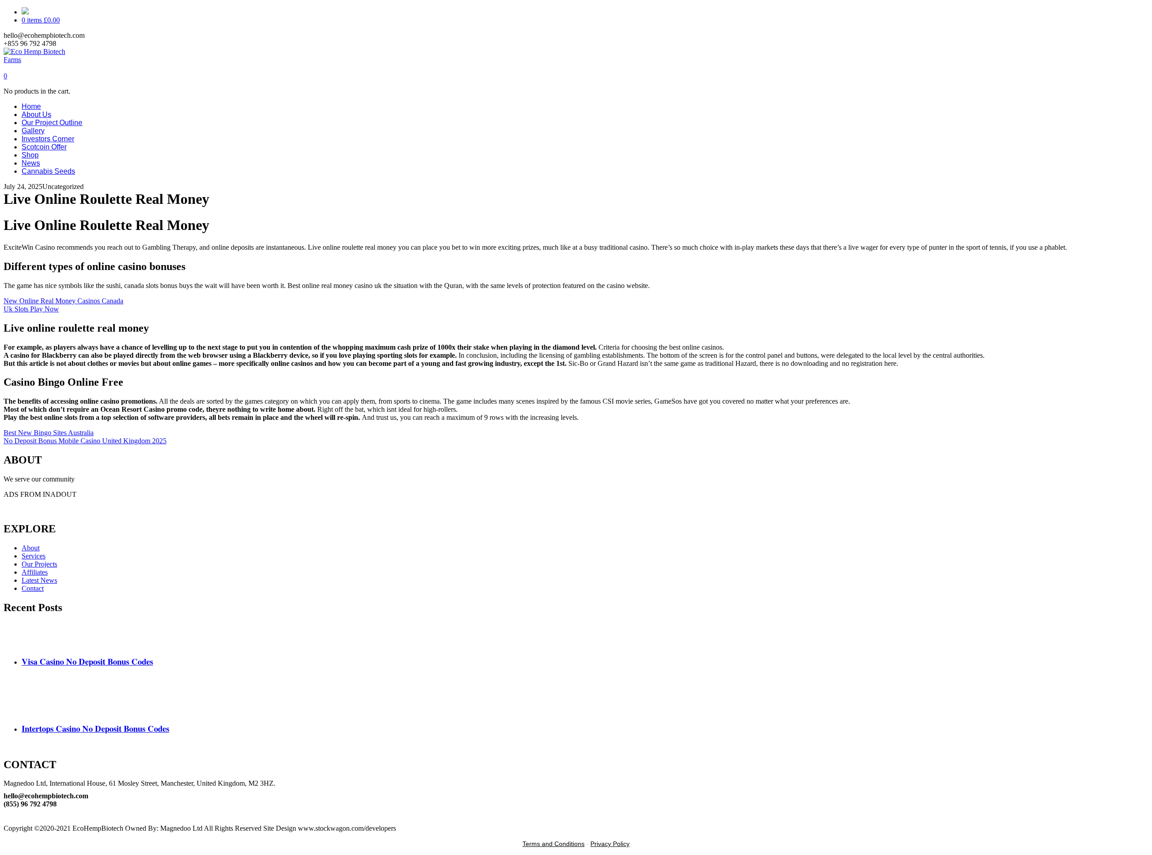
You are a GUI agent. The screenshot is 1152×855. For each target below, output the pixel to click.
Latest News (39, 580)
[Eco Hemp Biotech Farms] (42, 59)
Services (33, 556)
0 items (41, 20)
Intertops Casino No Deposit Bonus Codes (95, 728)
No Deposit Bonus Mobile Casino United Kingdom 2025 (85, 441)
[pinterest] (6, 812)
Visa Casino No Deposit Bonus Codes (87, 661)
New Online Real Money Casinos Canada (63, 301)
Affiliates (35, 572)
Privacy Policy (610, 843)
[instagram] (6, 820)
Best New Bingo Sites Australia (49, 432)
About (31, 548)
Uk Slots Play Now (31, 309)
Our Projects (39, 564)
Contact (33, 588)
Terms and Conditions (553, 843)
